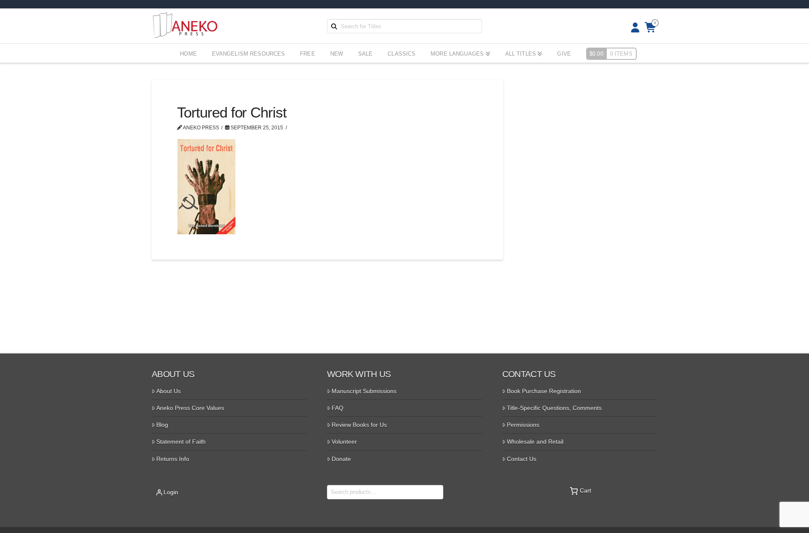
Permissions (523, 424)
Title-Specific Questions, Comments (554, 407)
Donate (341, 458)
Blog (162, 424)
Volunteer (344, 441)
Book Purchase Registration (544, 391)
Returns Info (172, 458)
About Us (168, 391)
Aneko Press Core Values (190, 407)
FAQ (337, 407)
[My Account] (633, 27)
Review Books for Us (359, 424)
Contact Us (521, 458)
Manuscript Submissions (364, 391)
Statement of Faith (181, 441)
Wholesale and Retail (535, 441)
